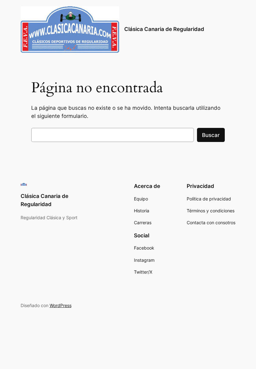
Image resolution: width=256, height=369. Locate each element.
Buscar (211, 135)
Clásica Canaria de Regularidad (164, 29)
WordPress (60, 305)
